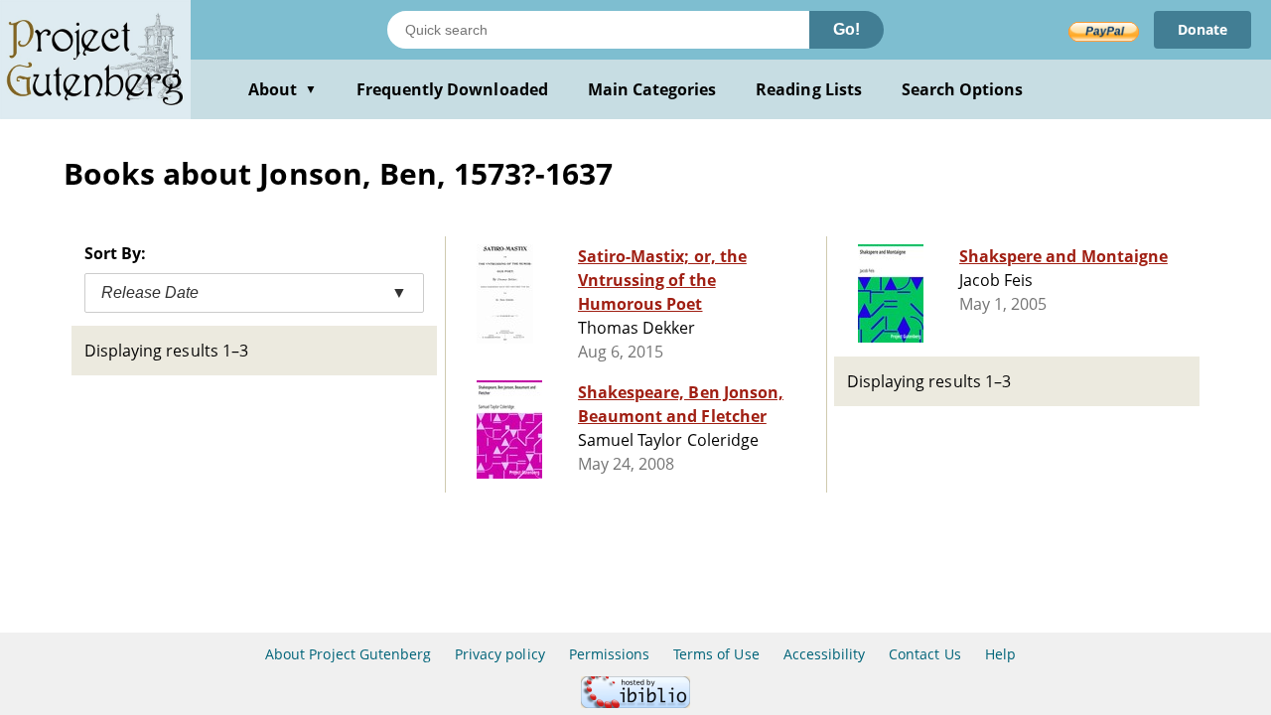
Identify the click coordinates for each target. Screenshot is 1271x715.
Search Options (963, 89)
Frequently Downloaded (452, 89)
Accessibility (824, 653)
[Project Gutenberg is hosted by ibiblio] (635, 702)
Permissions (609, 653)
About (282, 89)
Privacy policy (500, 653)
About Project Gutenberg (348, 653)
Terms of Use (716, 653)
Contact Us (924, 653)
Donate (1202, 29)
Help (1000, 653)
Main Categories (652, 89)
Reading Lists (809, 89)
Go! (846, 29)
